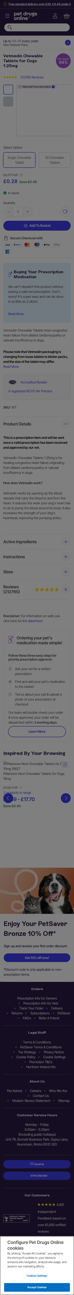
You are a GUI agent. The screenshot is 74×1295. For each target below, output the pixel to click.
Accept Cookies (37, 1287)
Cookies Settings (37, 1275)
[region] (37, 1265)
